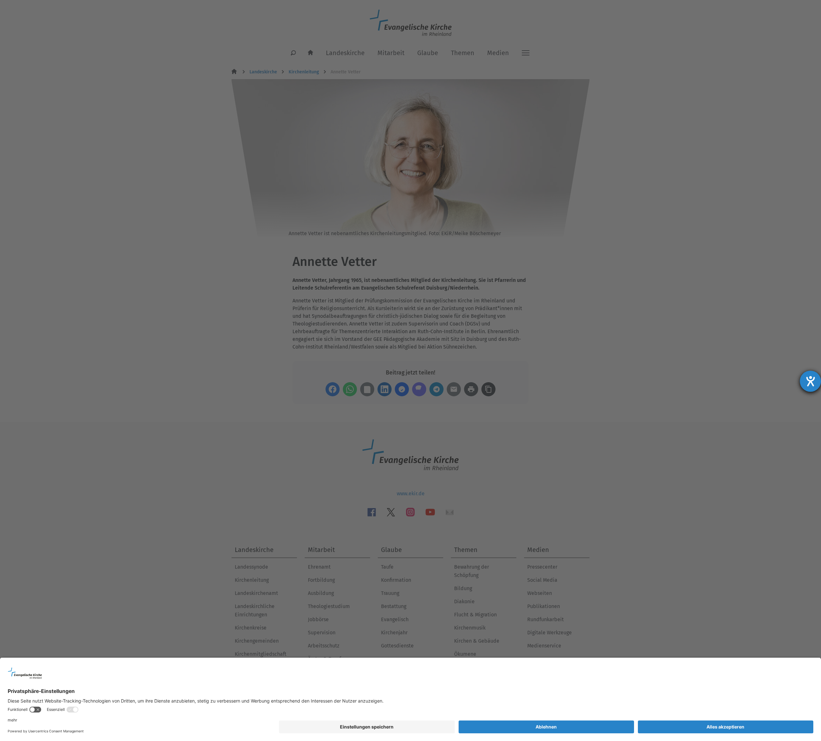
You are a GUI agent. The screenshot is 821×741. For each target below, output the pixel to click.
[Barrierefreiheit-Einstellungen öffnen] (810, 381)
